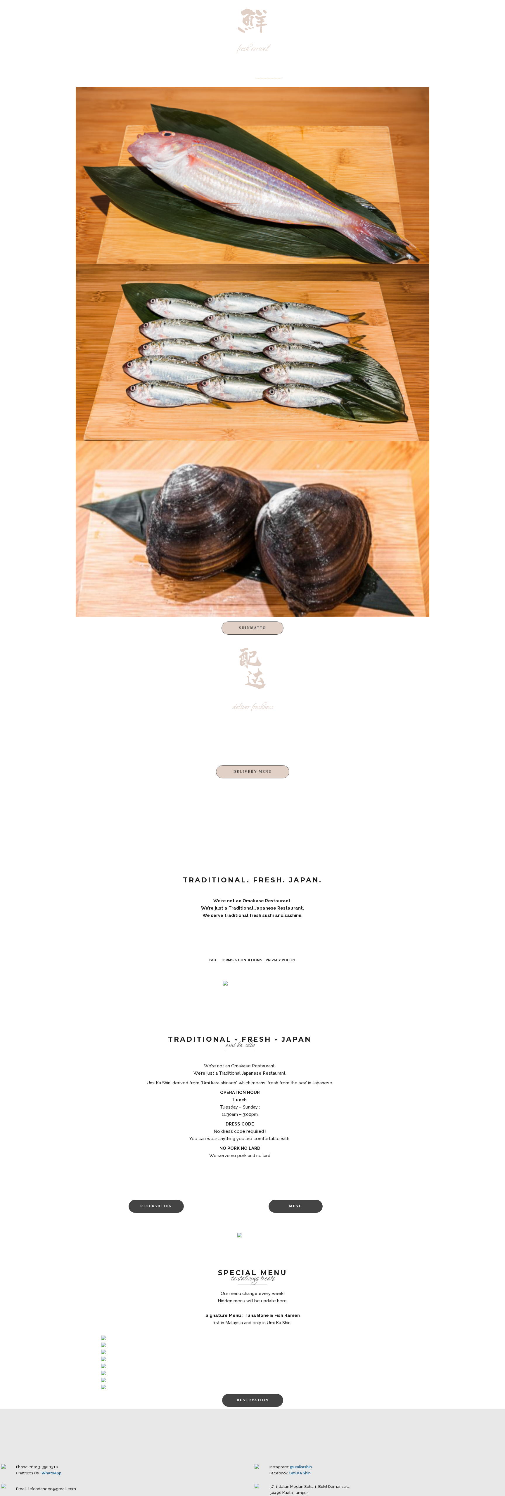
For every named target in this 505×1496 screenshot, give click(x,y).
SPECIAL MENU (376, 10)
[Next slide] (396, 1119)
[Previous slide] (83, 1119)
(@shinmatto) (268, 76)
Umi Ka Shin (300, 1473)
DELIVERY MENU (422, 10)
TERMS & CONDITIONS (241, 960)
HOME (302, 10)
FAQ (212, 960)
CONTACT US (465, 10)
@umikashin (301, 1467)
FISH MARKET (333, 10)
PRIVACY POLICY (280, 960)
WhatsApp (51, 1473)
